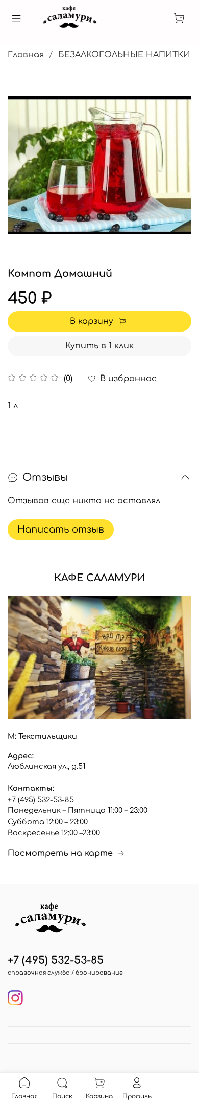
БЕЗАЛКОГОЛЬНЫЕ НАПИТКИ (124, 54)
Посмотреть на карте (60, 853)
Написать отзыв (60, 529)
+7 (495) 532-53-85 (56, 960)
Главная (26, 54)
